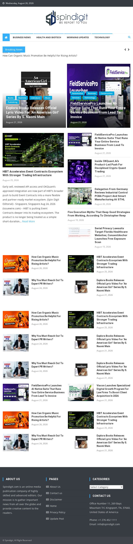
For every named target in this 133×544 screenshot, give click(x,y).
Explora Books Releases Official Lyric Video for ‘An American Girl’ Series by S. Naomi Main (112, 285)
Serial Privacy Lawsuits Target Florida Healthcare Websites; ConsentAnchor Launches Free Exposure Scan (111, 235)
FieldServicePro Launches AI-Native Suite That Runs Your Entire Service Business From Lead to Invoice (33, 110)
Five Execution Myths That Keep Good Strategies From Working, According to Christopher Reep (99, 214)
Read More (28, 221)
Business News (22, 37)
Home (53, 506)
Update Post (57, 518)
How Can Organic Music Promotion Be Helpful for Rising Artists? (40, 55)
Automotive (13, 93)
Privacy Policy (57, 512)
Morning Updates (78, 37)
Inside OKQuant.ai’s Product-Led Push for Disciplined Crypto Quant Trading (110, 166)
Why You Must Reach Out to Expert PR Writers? (47, 282)
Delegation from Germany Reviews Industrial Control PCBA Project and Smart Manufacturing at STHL (111, 194)
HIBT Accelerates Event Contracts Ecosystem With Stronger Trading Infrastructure (33, 173)
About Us (55, 486)
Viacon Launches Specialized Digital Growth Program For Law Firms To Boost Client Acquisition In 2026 (97, 110)
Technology (102, 37)
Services (11, 97)
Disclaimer (56, 499)
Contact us (56, 493)
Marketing (89, 97)
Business (27, 93)
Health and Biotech (48, 37)
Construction (42, 93)
